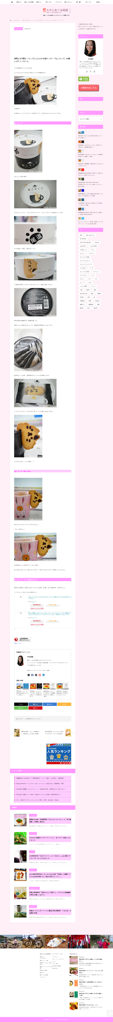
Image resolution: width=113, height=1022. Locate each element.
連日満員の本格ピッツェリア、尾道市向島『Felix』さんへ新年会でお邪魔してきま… (91, 975)
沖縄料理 (82, 300)
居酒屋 (99, 293)
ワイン (32, 851)
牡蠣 (90, 300)
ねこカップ (33, 718)
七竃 (81, 290)
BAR (81, 235)
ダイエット (96, 271)
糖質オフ (82, 304)
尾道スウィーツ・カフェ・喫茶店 (46, 967)
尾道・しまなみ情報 (28, 2)
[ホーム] (12, 2)
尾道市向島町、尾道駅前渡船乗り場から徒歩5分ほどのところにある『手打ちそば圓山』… (90, 964)
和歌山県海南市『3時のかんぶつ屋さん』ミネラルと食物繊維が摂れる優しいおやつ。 (49, 894)
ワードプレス (55, 956)
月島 (88, 297)
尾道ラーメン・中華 (44, 960)
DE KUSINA (83, 238)
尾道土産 (29, 718)
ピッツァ (82, 282)
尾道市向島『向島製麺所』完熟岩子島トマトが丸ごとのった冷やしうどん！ (62, 693)
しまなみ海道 (93, 246)
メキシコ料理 (83, 286)
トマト (92, 275)
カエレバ (35, 601)
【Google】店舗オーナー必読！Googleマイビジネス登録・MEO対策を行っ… (39, 794)
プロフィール (88, 2)
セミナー (54, 961)
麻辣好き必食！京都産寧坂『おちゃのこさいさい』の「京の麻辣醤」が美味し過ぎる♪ (50, 821)
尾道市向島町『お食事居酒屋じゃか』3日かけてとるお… (90, 983)
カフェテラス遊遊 (84, 257)
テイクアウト (83, 275)
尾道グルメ (19, 2)
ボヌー (90, 282)
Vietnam (97, 242)
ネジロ (81, 279)
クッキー (39, 718)
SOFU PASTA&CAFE (85, 242)
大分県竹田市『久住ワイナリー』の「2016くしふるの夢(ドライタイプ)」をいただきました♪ (49, 857)
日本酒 (81, 297)
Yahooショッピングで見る (37, 608)
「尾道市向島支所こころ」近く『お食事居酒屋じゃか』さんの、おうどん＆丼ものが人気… (91, 987)
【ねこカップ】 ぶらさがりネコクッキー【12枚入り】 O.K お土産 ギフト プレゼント (50, 597)
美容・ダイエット (68, 2)
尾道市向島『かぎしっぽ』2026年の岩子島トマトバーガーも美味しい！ (22, 693)
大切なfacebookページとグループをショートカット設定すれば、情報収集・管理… (40, 783)
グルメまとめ (42, 958)
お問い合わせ (55, 968)
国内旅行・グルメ (34, 888)
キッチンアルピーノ (85, 260)
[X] (28, 675)
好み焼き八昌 (83, 293)
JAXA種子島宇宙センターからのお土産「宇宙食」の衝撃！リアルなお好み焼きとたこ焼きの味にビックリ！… (50, 875)
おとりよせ (18, 28)
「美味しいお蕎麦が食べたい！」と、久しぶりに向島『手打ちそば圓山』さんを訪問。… (91, 998)
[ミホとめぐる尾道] (56, 13)
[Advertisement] (42, 43)
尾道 (92, 293)
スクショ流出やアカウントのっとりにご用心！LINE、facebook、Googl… (37, 800)
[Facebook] (32, 675)
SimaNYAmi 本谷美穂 (56, 965)
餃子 (88, 308)
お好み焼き (83, 246)
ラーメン (93, 286)
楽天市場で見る (37, 604)
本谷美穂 (90, 59)
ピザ (96, 279)
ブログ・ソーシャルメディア (58, 959)
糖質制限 (91, 304)
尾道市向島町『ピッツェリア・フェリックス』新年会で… (91, 971)
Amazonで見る (53, 604)
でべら (92, 249)
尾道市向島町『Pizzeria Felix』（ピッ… (89, 1005)
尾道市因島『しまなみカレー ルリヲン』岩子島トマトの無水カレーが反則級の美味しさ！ (36, 694)
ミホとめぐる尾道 (55, 1019)
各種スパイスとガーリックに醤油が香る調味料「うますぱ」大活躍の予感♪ (50, 912)
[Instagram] (36, 675)
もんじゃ (82, 253)
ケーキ (91, 268)
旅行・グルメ (49, 2)
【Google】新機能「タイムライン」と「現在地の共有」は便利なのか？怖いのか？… (41, 789)
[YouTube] (39, 663)
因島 (95, 290)
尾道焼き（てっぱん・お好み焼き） (46, 963)
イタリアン (91, 253)
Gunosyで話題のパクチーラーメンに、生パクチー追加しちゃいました (50, 839)
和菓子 (88, 290)
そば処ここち (83, 249)
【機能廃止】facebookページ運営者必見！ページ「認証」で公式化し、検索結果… (40, 778)
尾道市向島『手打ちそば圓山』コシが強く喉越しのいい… (91, 960)
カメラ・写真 (55, 963)
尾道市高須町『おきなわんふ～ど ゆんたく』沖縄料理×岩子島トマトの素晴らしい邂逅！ (49, 694)
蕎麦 (98, 304)
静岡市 (81, 308)
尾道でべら (38, 2)
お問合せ (98, 2)
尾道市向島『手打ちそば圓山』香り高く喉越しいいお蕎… (91, 994)
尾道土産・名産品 (43, 970)
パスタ (89, 279)
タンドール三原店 (84, 271)
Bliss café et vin (90, 235)
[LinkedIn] (43, 675)
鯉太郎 (95, 308)
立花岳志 (97, 300)
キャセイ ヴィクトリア (86, 264)
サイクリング (59, 2)
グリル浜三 (83, 268)
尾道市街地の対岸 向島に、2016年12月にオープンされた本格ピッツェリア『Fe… (90, 1008)
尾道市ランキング (17, 643)
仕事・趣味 (78, 2)
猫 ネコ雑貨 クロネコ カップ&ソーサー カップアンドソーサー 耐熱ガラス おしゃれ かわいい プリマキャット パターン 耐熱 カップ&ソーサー (49, 613)
